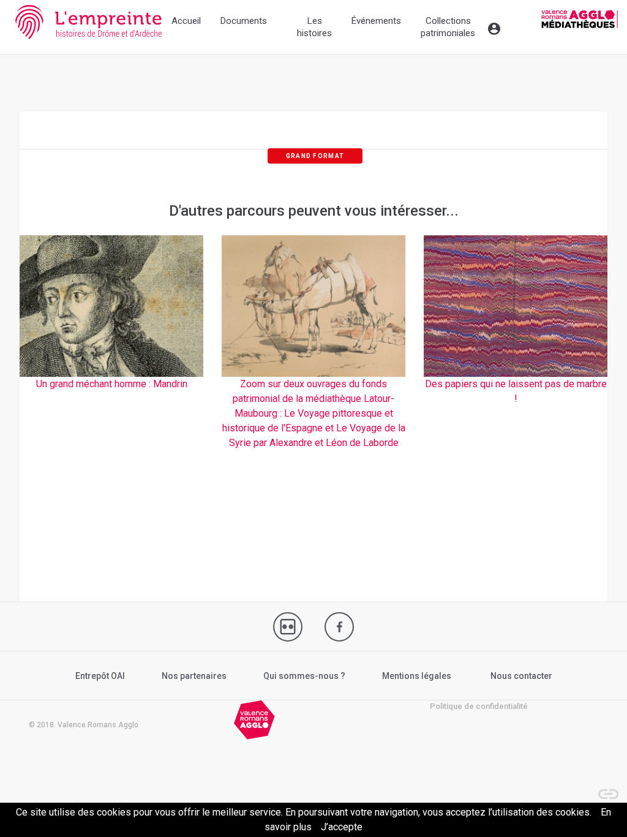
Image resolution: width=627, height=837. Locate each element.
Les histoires (314, 27)
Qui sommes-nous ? (304, 676)
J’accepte (341, 827)
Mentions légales (416, 676)
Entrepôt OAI (100, 676)
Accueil (186, 20)
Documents (243, 20)
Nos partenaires (194, 676)
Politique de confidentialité (479, 706)
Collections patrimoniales (448, 27)
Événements (376, 20)
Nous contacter (521, 676)
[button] (602, 788)
